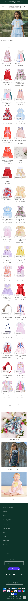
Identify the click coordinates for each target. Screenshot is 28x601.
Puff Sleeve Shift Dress (7, 239)
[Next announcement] (25, 2)
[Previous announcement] (3, 2)
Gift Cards (5, 532)
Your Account (6, 553)
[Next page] (18, 404)
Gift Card (20, 160)
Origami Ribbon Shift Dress (7, 140)
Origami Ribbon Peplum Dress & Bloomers (7, 161)
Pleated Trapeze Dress (7, 82)
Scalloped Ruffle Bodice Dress (20, 220)
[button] (3, 7)
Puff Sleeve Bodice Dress (20, 199)
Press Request (7, 544)
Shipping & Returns (8, 520)
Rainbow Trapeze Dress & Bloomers (20, 394)
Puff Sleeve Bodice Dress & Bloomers (20, 240)
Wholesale (6, 540)
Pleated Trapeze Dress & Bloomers (20, 141)
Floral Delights (13, 439)
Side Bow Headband (7, 317)
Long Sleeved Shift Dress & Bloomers (7, 200)
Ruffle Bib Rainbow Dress (20, 63)
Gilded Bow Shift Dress (20, 375)
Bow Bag (7, 335)
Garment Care (6, 528)
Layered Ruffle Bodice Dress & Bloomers (7, 220)
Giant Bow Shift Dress (20, 278)
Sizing (4, 515)
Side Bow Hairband (7, 375)
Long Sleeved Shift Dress (7, 355)
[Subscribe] (21, 563)
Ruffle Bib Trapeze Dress (20, 297)
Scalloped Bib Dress (20, 180)
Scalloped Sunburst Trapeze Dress (20, 260)
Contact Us (6, 549)
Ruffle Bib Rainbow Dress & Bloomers (7, 103)
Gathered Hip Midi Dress (7, 63)
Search (5, 511)
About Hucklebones (8, 507)
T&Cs (4, 536)
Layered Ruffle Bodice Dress (20, 121)
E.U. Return (6, 524)
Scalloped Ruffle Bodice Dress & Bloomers (20, 83)
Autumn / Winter (13, 469)
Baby (13, 499)
